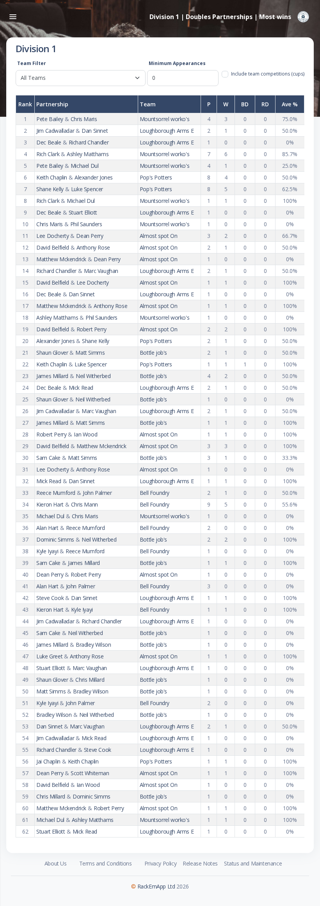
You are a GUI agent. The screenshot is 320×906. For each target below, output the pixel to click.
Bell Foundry (154, 492)
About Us (55, 863)
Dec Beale (48, 142)
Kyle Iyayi (47, 551)
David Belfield (52, 247)
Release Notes (200, 863)
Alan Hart (47, 527)
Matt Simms (90, 352)
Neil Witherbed (93, 376)
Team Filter (31, 63)
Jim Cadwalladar (55, 130)
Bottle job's (153, 352)
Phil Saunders (86, 224)
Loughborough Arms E (167, 130)
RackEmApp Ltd (156, 886)
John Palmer (97, 492)
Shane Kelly (50, 189)
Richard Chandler (89, 142)
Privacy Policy (160, 863)
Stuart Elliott (83, 212)
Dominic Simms (55, 539)
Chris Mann (84, 504)
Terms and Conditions (105, 863)
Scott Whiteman (90, 773)
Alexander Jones (94, 177)
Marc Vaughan (101, 270)
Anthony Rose (93, 247)
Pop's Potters (156, 177)
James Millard (52, 376)
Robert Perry (91, 329)
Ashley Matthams (87, 154)
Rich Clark (47, 154)
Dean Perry (89, 235)
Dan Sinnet (95, 130)
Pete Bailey (49, 119)
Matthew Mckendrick (61, 259)
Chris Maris (84, 119)
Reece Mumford (55, 492)
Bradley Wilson (93, 644)
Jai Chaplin (48, 761)
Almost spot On (158, 235)
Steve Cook (50, 598)
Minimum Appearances (177, 63)
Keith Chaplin (51, 177)
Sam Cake (48, 457)
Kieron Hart (50, 504)
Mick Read (81, 387)
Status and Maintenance (253, 863)
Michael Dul (85, 165)
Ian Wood (85, 434)
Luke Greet (49, 656)
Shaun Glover (52, 352)
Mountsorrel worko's (164, 119)
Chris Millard (89, 679)
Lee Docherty (52, 235)
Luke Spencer (87, 189)
